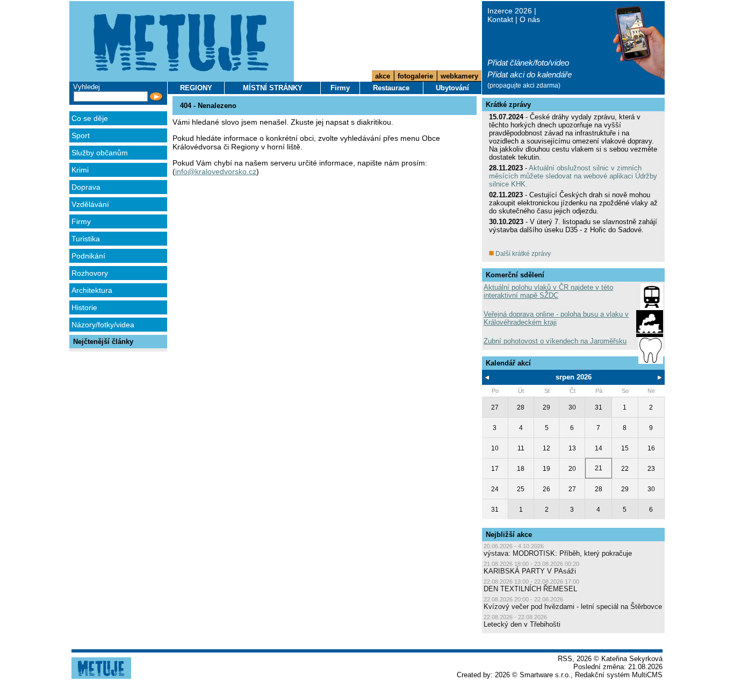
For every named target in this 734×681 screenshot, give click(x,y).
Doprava (85, 187)
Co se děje (89, 118)
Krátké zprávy (508, 105)
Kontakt (500, 19)
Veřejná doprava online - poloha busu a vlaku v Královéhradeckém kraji (556, 318)
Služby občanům (99, 152)
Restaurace (391, 88)
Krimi (80, 170)
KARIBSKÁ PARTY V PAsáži (530, 571)
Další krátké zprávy (522, 253)
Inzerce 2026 (509, 10)
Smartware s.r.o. (545, 675)
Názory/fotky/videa (102, 324)
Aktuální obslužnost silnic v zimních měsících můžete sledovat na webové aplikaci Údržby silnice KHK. (573, 176)
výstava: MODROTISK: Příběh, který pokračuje (558, 553)
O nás (530, 19)
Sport (80, 135)
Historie (84, 307)
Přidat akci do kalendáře (529, 74)
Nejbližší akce (509, 535)
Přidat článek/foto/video (528, 62)
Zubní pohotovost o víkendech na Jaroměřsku (555, 341)
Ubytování (452, 88)
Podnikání (88, 256)
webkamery (459, 76)
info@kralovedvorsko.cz (215, 171)
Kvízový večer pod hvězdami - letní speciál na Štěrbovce (573, 607)
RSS (565, 659)
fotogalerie (415, 76)
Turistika (85, 238)
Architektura (91, 290)
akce (382, 76)
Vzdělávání (90, 204)
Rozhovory (89, 273)
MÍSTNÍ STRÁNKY (273, 88)
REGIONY (196, 88)
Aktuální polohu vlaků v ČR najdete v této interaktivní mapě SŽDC (548, 291)
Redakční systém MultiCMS (619, 675)
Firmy (81, 221)
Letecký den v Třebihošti (522, 624)
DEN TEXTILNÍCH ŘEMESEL (530, 589)
